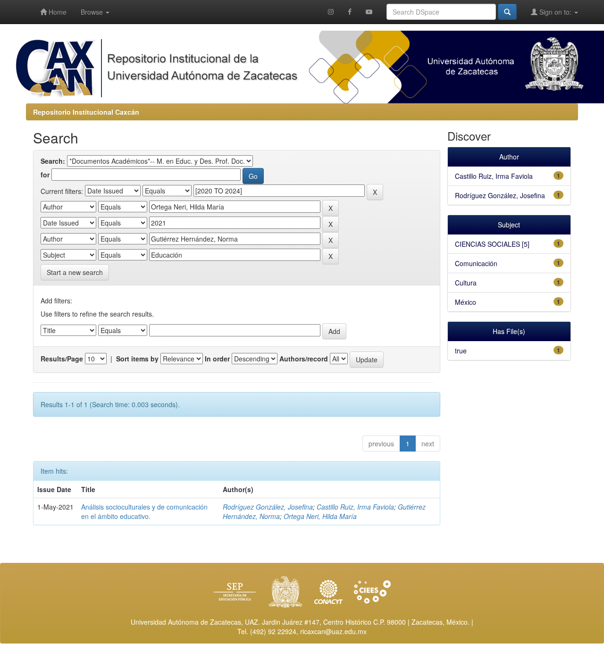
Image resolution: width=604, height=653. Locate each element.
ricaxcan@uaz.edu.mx (333, 631)
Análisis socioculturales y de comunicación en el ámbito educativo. (144, 511)
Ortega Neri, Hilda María (320, 516)
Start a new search (75, 272)
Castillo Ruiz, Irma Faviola (355, 506)
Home (57, 12)
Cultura (466, 282)
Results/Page (62, 358)
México (465, 302)
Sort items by (137, 358)
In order (217, 358)
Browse (93, 12)
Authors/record (303, 358)
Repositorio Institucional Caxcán (86, 112)
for (45, 174)
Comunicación (476, 263)
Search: (53, 161)
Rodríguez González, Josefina (268, 506)
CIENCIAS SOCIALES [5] (492, 244)
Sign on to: (555, 12)
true (461, 350)
